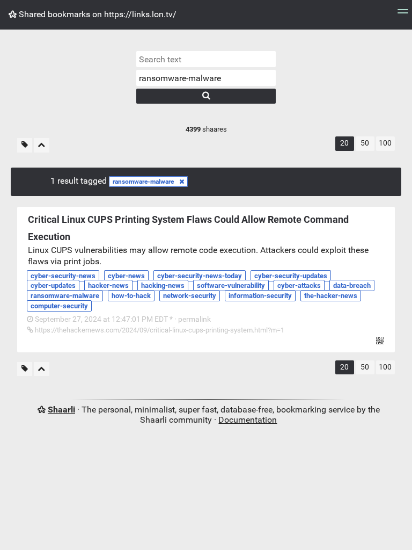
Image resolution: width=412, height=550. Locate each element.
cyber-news (126, 276)
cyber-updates (53, 285)
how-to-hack (131, 296)
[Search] (206, 96)
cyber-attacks (299, 285)
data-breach (352, 285)
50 (364, 143)
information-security (260, 296)
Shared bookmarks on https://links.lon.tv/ (96, 14)
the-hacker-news (330, 296)
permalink (122, 319)
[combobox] (206, 78)
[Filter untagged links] (24, 145)
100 (385, 143)
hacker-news (108, 285)
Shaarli (61, 409)
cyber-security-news (63, 276)
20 (344, 143)
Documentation (247, 420)
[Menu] (403, 15)
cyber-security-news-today (199, 276)
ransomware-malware (143, 181)
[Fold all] (41, 145)
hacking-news (163, 285)
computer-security (59, 306)
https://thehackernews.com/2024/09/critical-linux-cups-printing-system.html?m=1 (158, 330)
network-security (189, 296)
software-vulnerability (231, 285)
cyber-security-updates (290, 276)
